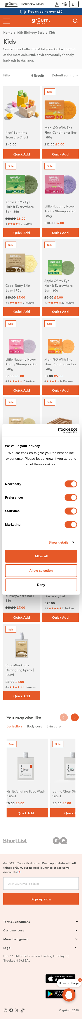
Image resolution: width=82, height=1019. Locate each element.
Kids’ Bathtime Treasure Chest (16, 134)
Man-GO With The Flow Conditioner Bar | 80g (60, 132)
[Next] (75, 717)
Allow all (41, 556)
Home (7, 32)
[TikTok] (22, 1010)
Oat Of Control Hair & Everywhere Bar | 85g (20, 595)
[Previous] (64, 717)
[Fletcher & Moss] (32, 4)
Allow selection (41, 570)
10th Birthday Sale (30, 32)
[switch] (71, 497)
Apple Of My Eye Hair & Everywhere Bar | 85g (19, 206)
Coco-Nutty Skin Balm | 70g (17, 287)
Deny (41, 585)
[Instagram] (5, 1010)
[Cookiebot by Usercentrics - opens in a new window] (58, 430)
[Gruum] (11, 4)
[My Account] (57, 4)
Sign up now (41, 898)
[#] (11, 1010)
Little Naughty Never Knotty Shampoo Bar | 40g (21, 364)
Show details (58, 542)
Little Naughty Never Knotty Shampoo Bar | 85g (60, 211)
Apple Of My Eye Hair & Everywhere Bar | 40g (58, 285)
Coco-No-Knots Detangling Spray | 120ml (19, 670)
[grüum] (41, 20)
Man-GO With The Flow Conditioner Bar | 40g (60, 364)
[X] (17, 1010)
